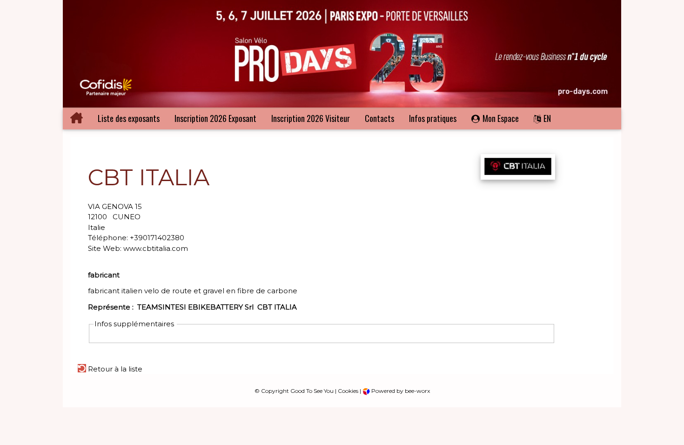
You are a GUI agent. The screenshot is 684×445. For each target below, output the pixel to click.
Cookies (348, 390)
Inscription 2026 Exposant (215, 118)
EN (547, 118)
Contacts (379, 118)
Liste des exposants (129, 118)
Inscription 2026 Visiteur (310, 118)
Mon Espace (501, 118)
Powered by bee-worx (400, 390)
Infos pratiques (432, 118)
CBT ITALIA (277, 307)
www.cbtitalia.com (155, 248)
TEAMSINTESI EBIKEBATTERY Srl (195, 307)
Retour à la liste (114, 368)
